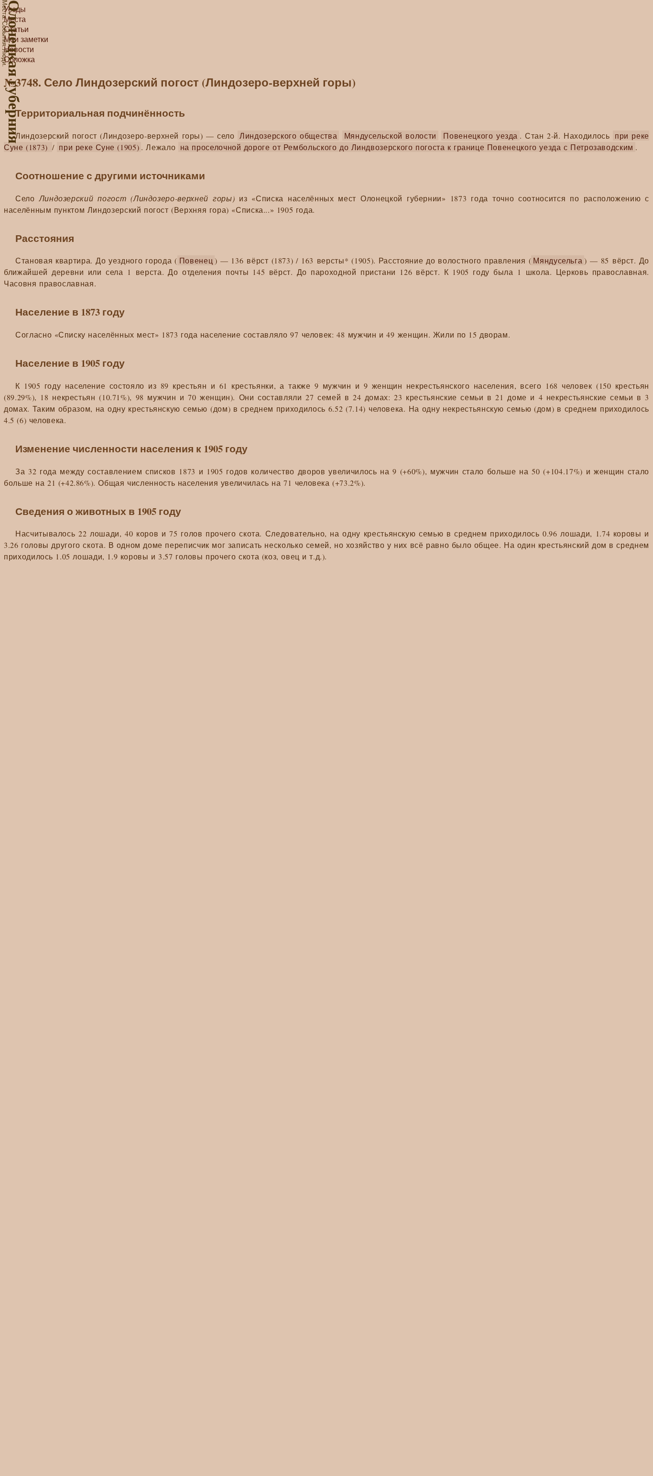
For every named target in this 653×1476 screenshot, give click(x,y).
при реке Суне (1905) (99, 147)
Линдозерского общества (288, 136)
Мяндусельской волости (390, 136)
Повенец (196, 260)
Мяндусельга (557, 260)
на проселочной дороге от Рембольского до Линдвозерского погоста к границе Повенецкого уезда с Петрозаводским (406, 147)
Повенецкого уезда (480, 136)
